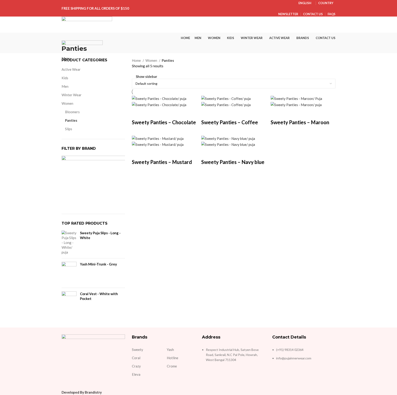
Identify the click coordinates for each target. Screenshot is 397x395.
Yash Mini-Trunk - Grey (98, 264)
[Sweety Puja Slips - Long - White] (69, 243)
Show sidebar (146, 77)
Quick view (137, 113)
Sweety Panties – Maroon (300, 122)
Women (67, 103)
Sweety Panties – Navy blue (232, 162)
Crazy (136, 366)
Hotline (172, 358)
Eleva (136, 374)
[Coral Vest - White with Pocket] (69, 302)
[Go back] (67, 38)
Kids (65, 78)
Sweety (137, 349)
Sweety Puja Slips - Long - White (100, 235)
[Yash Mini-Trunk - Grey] (69, 273)
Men (65, 86)
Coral (136, 358)
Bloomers (72, 112)
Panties (71, 120)
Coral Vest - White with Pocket (99, 296)
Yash (170, 349)
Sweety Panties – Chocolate (164, 122)
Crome (172, 366)
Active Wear (71, 69)
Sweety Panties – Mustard (162, 162)
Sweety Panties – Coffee (229, 122)
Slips (68, 129)
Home (137, 60)
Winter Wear (72, 95)
